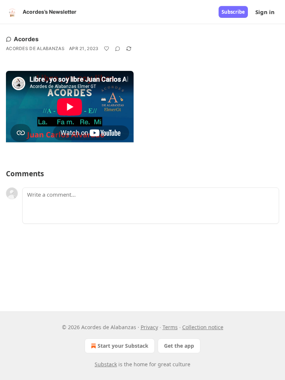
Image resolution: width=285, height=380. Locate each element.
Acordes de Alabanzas (35, 48)
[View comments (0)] (117, 48)
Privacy (149, 327)
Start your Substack (123, 345)
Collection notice (202, 327)
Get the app (179, 345)
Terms (170, 327)
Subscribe (233, 12)
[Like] (106, 48)
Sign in (265, 12)
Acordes (26, 39)
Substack (106, 364)
